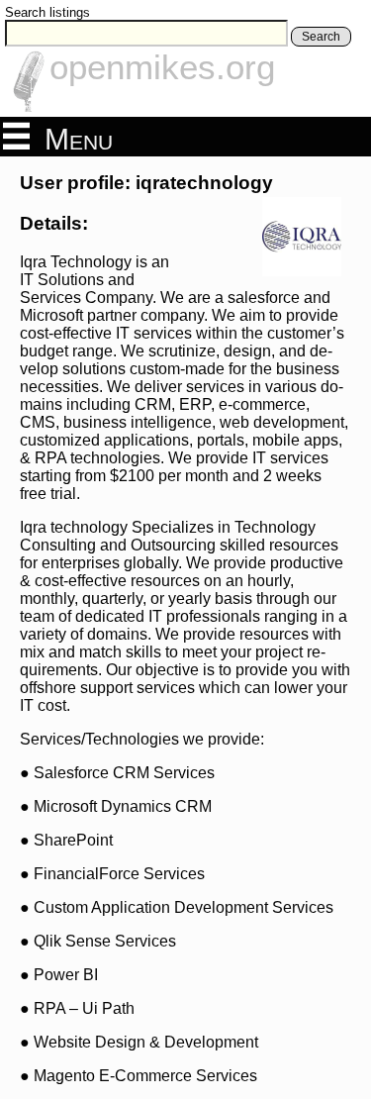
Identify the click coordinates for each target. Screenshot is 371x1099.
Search (321, 37)
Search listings (47, 12)
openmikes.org (162, 67)
